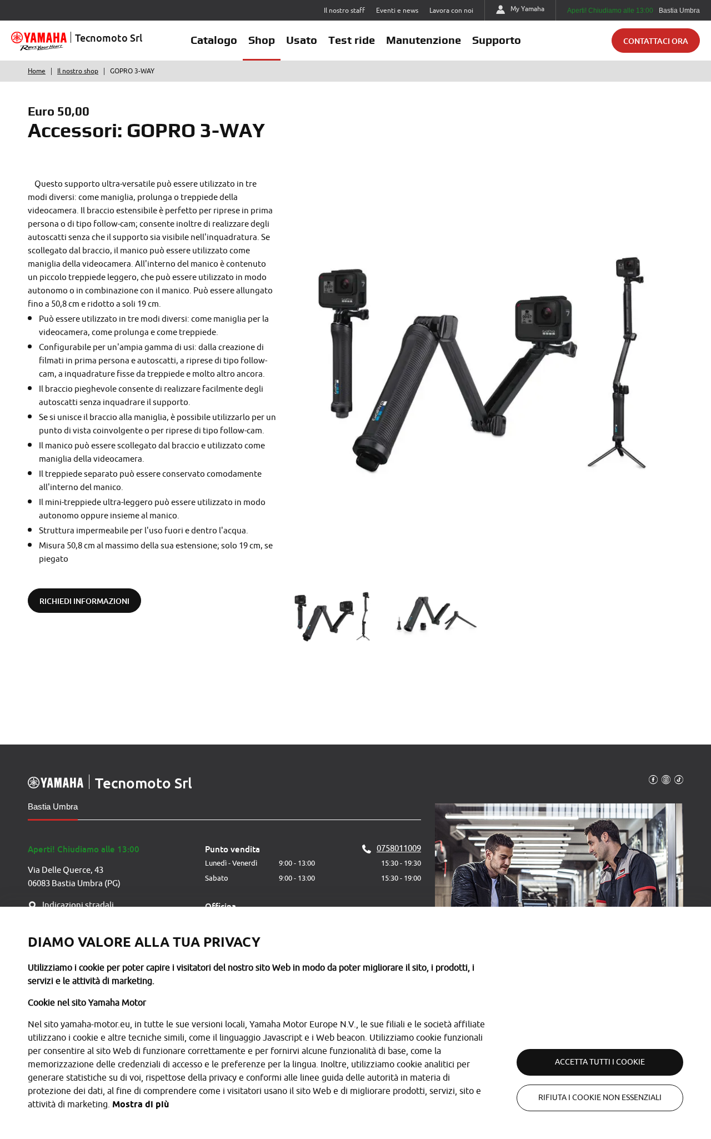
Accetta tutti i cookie (600, 1062)
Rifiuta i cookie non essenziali (600, 1097)
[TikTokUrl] (678, 779)
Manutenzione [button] (423, 40)
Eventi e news (397, 10)
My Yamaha (527, 8)
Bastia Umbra (53, 806)
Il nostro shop (77, 71)
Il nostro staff (344, 10)
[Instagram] (666, 779)
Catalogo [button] (214, 40)
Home (37, 71)
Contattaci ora (655, 41)
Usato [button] (301, 40)
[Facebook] (653, 779)
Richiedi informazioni (84, 601)
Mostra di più (140, 1104)
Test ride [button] (351, 40)
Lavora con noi (451, 10)
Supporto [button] (496, 40)
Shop (261, 40)
